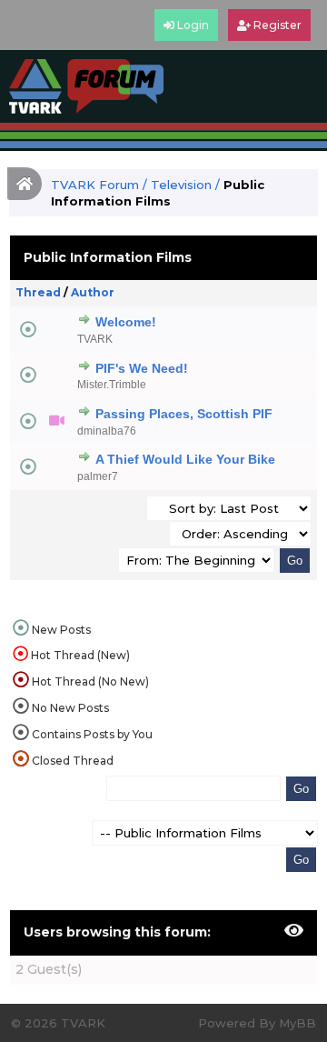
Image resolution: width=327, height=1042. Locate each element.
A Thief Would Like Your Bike (185, 459)
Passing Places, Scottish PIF (183, 413)
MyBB (297, 1023)
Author (92, 292)
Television (181, 184)
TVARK (95, 339)
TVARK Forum (95, 184)
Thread (38, 292)
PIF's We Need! (141, 368)
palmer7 (97, 476)
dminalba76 (106, 431)
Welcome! (125, 322)
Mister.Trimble (111, 384)
